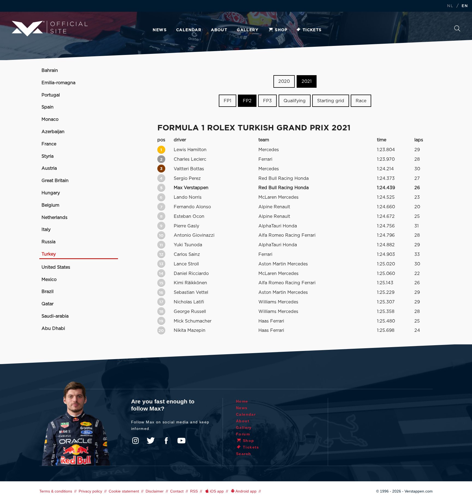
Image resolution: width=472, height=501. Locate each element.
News (160, 30)
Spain (48, 107)
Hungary (51, 193)
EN (465, 6)
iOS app (217, 491)
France (49, 144)
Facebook (166, 440)
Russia (48, 242)
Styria (48, 156)
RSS (194, 491)
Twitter (150, 440)
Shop (281, 30)
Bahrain (50, 70)
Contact (177, 491)
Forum (243, 434)
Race (361, 101)
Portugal (51, 95)
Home (242, 401)
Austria (49, 168)
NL (450, 6)
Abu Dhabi (53, 328)
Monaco (50, 119)
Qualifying (295, 101)
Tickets (312, 30)
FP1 (227, 101)
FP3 (267, 101)
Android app (245, 491)
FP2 (247, 101)
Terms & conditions (55, 491)
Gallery (247, 30)
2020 (284, 81)
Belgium (50, 205)
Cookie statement (124, 491)
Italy (46, 229)
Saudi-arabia (55, 316)
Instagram (135, 440)
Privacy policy (90, 491)
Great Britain (55, 180)
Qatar (48, 304)
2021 (307, 81)
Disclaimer (155, 491)
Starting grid (330, 101)
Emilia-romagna (58, 83)
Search (457, 29)
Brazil (48, 291)
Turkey (49, 254)
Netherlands (54, 217)
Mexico (49, 279)
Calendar (188, 30)
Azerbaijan (53, 132)
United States (56, 267)
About (219, 30)
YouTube (181, 440)
